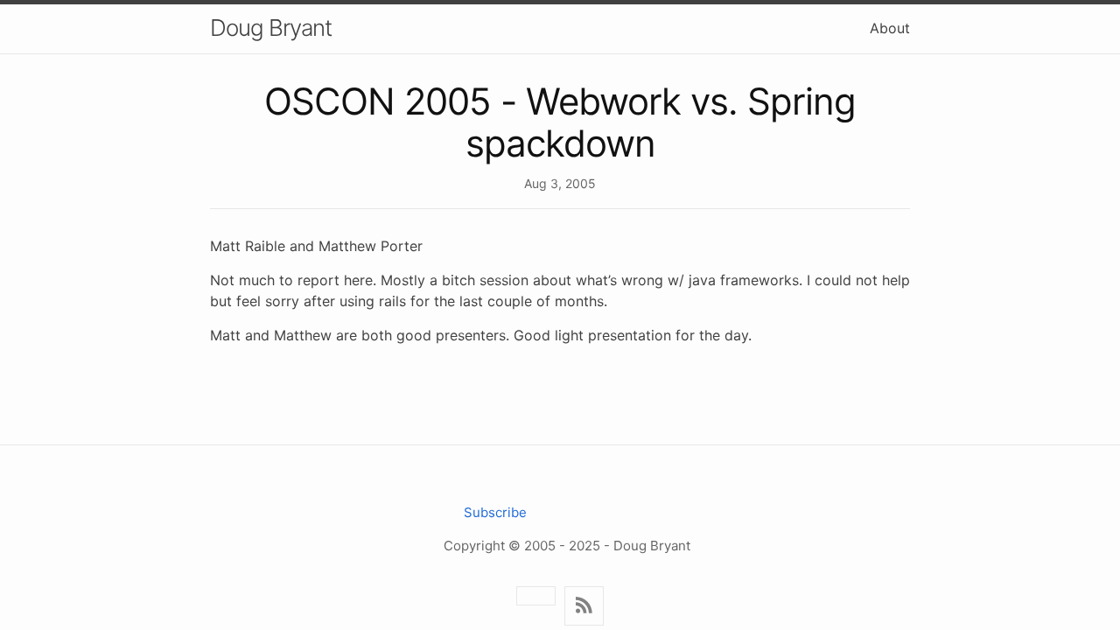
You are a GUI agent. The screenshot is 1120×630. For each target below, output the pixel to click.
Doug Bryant (271, 27)
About (890, 28)
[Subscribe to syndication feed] (584, 606)
